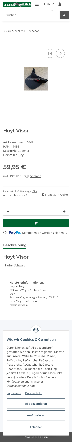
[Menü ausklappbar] (37, 2)
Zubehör (23, 151)
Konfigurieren (36, 415)
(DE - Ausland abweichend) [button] (20, 193)
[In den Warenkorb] (6, 43)
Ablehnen (36, 427)
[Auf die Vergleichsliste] (50, 53)
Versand (35, 176)
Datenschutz (33, 393)
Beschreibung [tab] (14, 245)
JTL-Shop (43, 437)
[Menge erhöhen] (64, 211)
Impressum (14, 393)
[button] (59, 4)
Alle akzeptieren (36, 403)
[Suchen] (64, 15)
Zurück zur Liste (15, 31)
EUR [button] (47, 4)
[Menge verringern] (7, 211)
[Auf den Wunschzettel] (60, 53)
